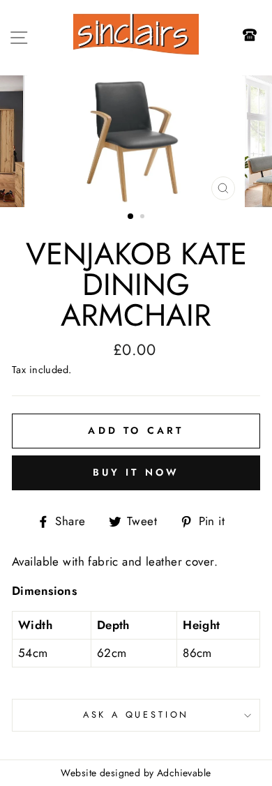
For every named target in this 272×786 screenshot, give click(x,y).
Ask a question (136, 714)
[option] (136, 141)
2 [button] (143, 217)
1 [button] (131, 216)
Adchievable (184, 773)
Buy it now (136, 472)
